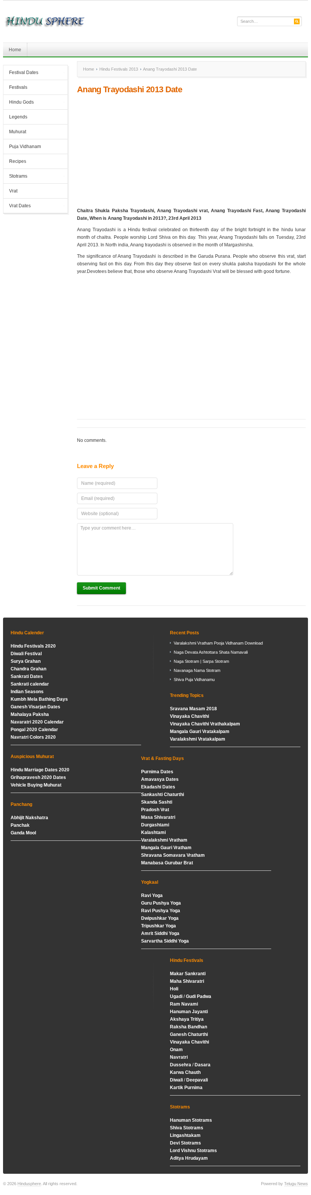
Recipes (17, 161)
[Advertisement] (191, 151)
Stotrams (15, 176)
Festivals (18, 87)
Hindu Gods (18, 102)
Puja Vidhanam (25, 146)
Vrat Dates (17, 206)
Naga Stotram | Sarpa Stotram (201, 661)
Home (15, 49)
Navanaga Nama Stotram (197, 670)
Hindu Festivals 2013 (118, 69)
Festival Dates (20, 73)
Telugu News (296, 1183)
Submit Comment (101, 588)
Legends (18, 117)
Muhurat (17, 131)
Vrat (13, 191)
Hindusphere (29, 1183)
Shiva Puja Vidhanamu (194, 679)
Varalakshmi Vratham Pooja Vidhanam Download (218, 643)
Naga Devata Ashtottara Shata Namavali (211, 652)
